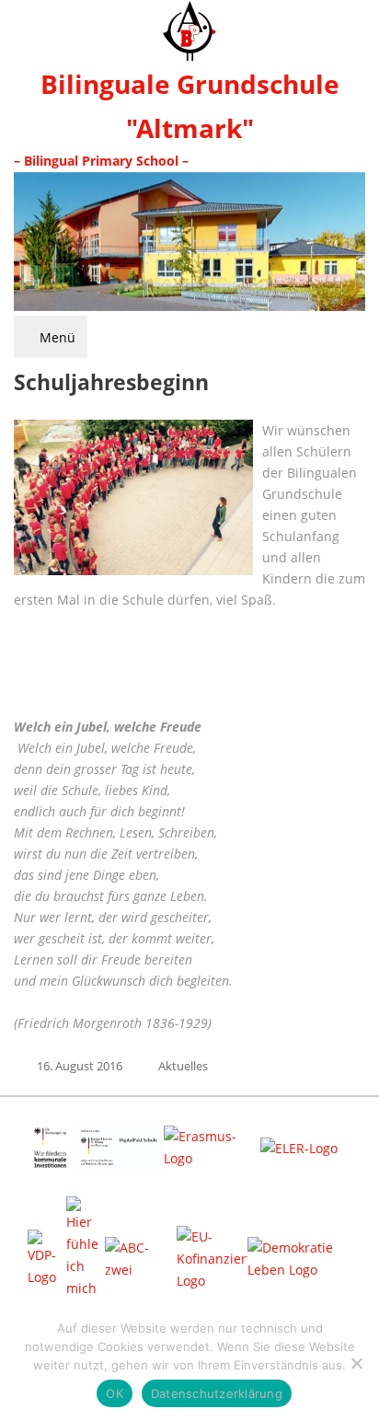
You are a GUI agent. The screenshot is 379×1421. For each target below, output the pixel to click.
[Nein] (356, 1363)
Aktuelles (183, 1065)
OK (114, 1393)
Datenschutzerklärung (216, 1393)
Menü (55, 337)
